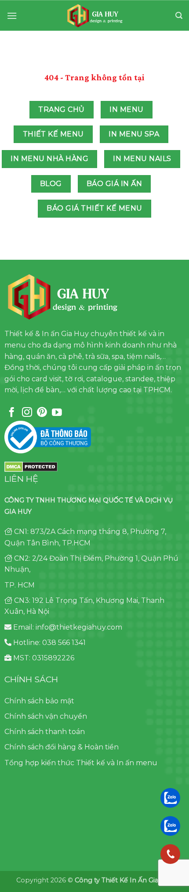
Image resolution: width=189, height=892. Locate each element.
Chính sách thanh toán (44, 731)
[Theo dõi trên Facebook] (12, 413)
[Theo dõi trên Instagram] (27, 413)
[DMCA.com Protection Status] (31, 466)
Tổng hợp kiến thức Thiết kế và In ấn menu (80, 763)
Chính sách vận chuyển (45, 716)
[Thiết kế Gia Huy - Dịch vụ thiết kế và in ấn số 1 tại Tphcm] (94, 15)
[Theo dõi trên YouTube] (57, 413)
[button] (12, 15)
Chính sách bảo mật (39, 701)
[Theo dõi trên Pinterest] (42, 413)
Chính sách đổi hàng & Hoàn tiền (61, 747)
